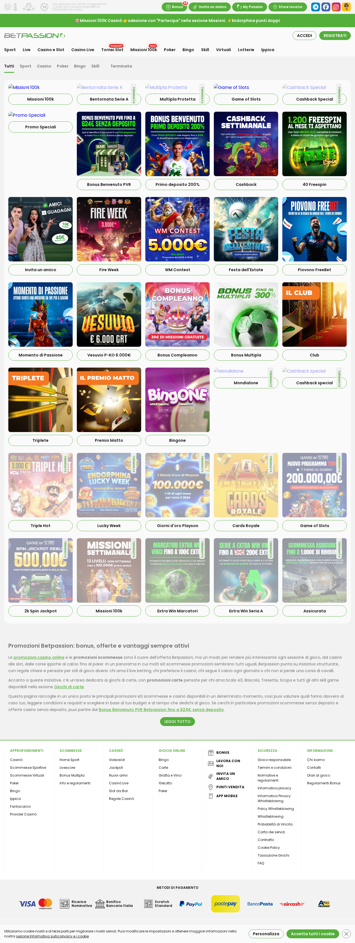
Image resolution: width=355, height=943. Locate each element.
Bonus (177, 6)
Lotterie (246, 50)
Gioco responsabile (274, 759)
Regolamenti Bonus (324, 783)
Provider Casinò (23, 814)
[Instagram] (336, 7)
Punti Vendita (230, 787)
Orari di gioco (318, 775)
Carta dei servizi (271, 832)
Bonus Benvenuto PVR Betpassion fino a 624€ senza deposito (161, 709)
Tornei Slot (112, 50)
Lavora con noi (228, 763)
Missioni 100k (143, 50)
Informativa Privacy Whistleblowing (274, 798)
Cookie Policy (269, 847)
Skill (205, 50)
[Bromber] (346, 7)
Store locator (291, 6)
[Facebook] (325, 7)
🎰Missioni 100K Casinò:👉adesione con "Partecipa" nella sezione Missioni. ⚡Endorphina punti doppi (177, 20)
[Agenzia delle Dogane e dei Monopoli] (10, 7)
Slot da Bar (118, 791)
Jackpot (116, 767)
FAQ (261, 863)
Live (27, 50)
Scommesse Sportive (28, 767)
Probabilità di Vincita (275, 824)
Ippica (267, 50)
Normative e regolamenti (268, 778)
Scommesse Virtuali (27, 775)
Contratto (266, 839)
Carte (163, 767)
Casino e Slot (50, 50)
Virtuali (223, 50)
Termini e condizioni (274, 767)
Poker (170, 50)
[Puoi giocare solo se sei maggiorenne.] (44, 7)
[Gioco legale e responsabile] (28, 7)
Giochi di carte (69, 687)
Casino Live (82, 50)
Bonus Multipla (72, 775)
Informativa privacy (274, 788)
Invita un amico (212, 6)
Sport (10, 50)
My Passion (253, 6)
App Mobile (227, 796)
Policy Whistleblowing (276, 808)
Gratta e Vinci (170, 775)
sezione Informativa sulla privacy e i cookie (52, 936)
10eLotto (165, 783)
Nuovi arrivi (118, 775)
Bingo (188, 50)
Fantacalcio (20, 806)
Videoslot (117, 759)
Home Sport (69, 759)
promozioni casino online (39, 657)
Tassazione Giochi (273, 855)
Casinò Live (118, 783)
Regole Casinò (121, 798)
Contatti (314, 767)
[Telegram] (315, 7)
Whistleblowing (270, 816)
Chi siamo (316, 759)
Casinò (16, 759)
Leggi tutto (177, 721)
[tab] (9, 67)
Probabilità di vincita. (67, 10)
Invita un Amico (225, 776)
